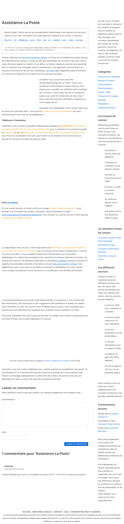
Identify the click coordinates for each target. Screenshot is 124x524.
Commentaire (9, 399)
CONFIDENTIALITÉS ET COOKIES (85, 512)
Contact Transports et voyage (56, 361)
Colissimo (62, 260)
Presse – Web (104, 92)
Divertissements (105, 88)
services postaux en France (34, 57)
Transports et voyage (108, 96)
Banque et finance (106, 80)
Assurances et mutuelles (109, 76)
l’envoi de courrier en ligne (65, 264)
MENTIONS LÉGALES (42, 512)
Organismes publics (107, 107)
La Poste (50, 70)
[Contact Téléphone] (23, 8)
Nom (4, 432)
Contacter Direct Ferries (109, 424)
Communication (105, 84)
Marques (102, 100)
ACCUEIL (27, 512)
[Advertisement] (45, 184)
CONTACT (58, 512)
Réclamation (103, 104)
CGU (66, 512)
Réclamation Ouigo (106, 245)
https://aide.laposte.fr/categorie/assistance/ (22, 215)
